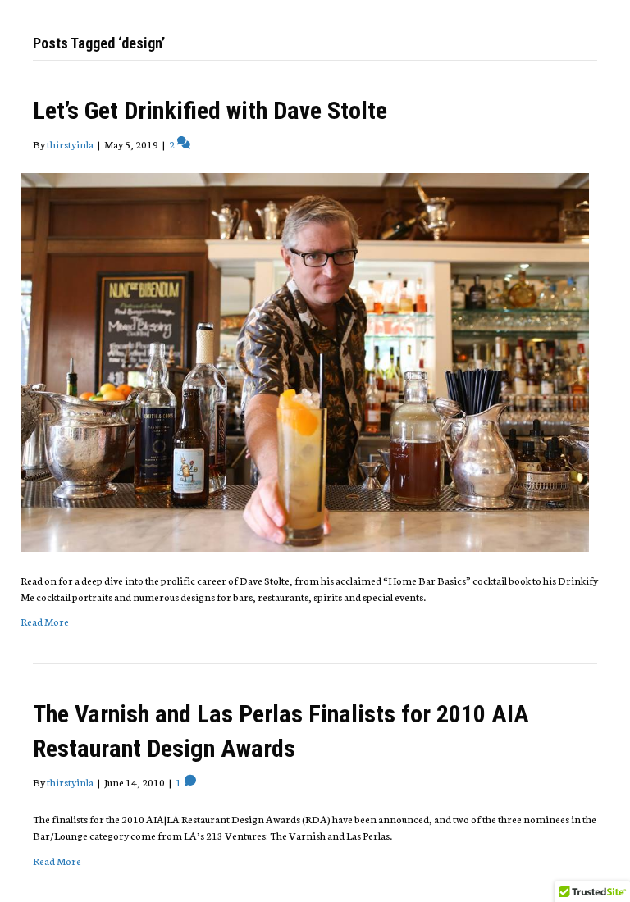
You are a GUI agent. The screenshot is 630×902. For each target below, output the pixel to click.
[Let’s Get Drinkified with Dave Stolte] (305, 360)
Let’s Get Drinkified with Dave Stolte (210, 110)
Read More (45, 621)
